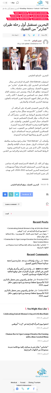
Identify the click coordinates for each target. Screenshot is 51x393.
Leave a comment (11, 204)
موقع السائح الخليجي (18, 184)
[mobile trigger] (46, 2)
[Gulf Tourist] (40, 2)
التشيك (29, 184)
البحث (7, 213)
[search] (17, 3)
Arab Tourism (21, 13)
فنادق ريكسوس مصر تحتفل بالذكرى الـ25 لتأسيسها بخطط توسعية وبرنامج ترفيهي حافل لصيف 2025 (25, 282)
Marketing (12, 19)
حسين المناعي (37, 41)
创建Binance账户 (42, 269)
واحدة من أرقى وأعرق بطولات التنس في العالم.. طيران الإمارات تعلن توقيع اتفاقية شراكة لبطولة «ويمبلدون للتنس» (27, 271)
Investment (25, 19)
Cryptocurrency (40, 19)
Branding (26, 16)
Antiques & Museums (38, 13)
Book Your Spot (40, 16)
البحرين (36, 184)
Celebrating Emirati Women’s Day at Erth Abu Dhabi (28, 228)
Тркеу (46, 261)
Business (15, 16)
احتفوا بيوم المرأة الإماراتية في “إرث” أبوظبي (32, 231)
